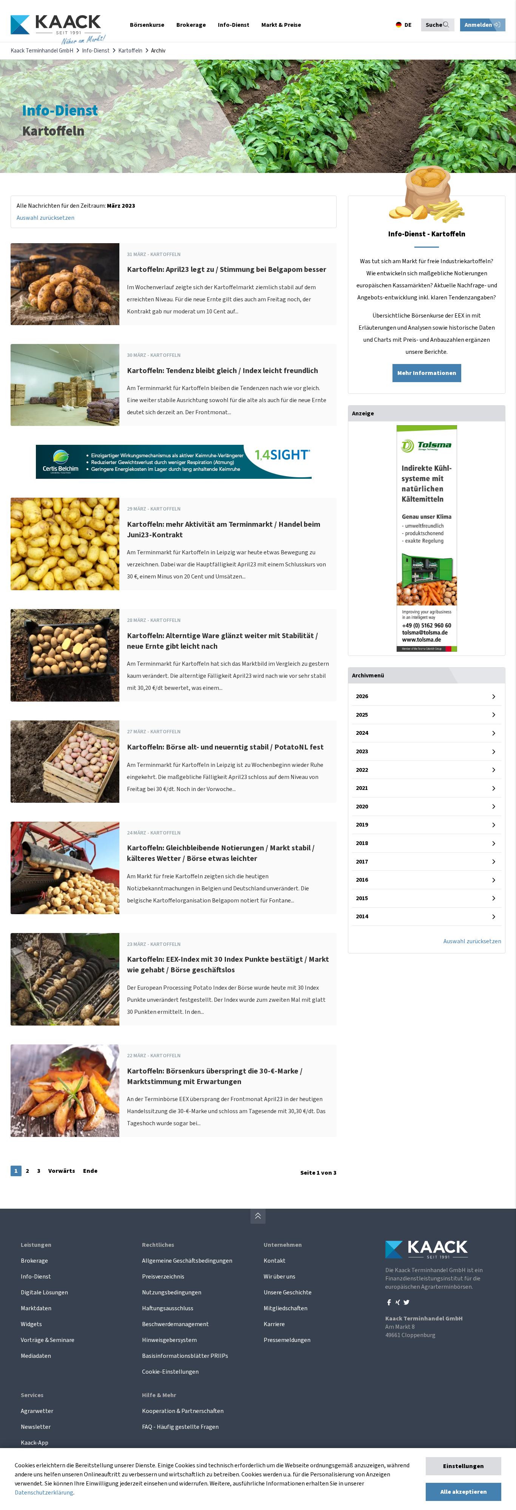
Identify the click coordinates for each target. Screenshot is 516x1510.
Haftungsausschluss (167, 1308)
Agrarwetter (37, 1411)
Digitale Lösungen (44, 1292)
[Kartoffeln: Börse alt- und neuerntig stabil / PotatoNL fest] (65, 761)
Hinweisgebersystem (169, 1340)
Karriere (274, 1324)
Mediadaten (36, 1356)
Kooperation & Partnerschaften (183, 1411)
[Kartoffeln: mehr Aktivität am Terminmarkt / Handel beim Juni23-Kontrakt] (65, 544)
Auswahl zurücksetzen (45, 218)
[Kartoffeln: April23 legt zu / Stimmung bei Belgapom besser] (65, 284)
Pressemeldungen (287, 1340)
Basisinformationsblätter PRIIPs (185, 1356)
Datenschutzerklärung (44, 1492)
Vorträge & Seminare (47, 1340)
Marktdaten (36, 1308)
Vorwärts (61, 1171)
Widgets (31, 1324)
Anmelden (479, 25)
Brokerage (34, 1261)
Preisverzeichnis (163, 1276)
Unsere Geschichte (288, 1292)
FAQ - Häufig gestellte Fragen (180, 1427)
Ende (90, 1171)
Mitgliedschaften (285, 1308)
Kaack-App (34, 1443)
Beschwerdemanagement (175, 1324)
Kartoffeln (130, 51)
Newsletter (36, 1427)
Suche (434, 25)
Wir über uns (279, 1276)
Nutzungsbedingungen (171, 1292)
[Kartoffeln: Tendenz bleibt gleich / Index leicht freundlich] (65, 385)
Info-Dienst (96, 51)
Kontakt (275, 1261)
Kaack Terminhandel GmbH (42, 51)
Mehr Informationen (426, 373)
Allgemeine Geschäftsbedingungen (187, 1261)
